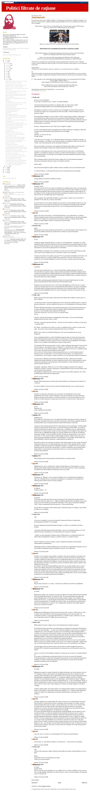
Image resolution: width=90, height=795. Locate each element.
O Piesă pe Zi (7, 220)
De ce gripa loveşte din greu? (12, 144)
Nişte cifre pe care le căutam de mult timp (14, 86)
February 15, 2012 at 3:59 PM (41, 729)
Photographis (7, 183)
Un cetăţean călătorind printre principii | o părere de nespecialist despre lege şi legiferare (14, 227)
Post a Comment (35, 779)
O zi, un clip (7, 209)
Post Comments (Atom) (44, 786)
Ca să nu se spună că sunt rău (12, 128)
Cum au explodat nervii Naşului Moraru (14, 141)
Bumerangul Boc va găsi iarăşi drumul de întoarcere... (17, 151)
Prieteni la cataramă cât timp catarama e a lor (15, 154)
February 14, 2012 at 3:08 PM (41, 234)
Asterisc (35, 415)
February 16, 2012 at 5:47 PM (41, 776)
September (8, 68)
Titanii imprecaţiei (38, 17)
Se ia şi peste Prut (9, 130)
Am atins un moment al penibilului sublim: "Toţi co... (16, 94)
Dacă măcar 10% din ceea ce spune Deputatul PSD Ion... (17, 88)
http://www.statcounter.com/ (9, 178)
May (7, 74)
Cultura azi (7, 214)
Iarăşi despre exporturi (10, 131)
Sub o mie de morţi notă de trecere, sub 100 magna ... (17, 102)
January (7, 166)
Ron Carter (6, 198)
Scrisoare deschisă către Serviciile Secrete (13, 238)
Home (59, 782)
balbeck (35, 455)
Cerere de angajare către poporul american (14, 127)
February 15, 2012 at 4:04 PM (41, 744)
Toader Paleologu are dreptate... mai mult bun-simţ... (16, 160)
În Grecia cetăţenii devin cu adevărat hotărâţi (15, 138)
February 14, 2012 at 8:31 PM (41, 493)
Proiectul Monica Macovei (11, 106)
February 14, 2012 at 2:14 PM (41, 223)
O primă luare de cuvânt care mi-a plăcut (14, 150)
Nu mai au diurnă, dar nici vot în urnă (13, 83)
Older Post (84, 782)
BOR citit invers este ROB (11, 92)
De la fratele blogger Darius (11, 111)
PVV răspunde (9, 118)
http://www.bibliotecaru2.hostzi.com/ (12, 54)
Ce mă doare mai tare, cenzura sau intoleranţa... (15, 134)
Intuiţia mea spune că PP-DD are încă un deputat (15, 95)
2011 (6, 167)
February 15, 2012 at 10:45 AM (41, 620)
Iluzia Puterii (8, 112)
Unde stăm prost (9, 101)
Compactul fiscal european (11, 135)
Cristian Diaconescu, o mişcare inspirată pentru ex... (16, 85)
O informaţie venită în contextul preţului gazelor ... (16, 161)
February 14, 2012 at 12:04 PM (41, 174)
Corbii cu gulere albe (10, 96)
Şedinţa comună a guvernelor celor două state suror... (16, 108)
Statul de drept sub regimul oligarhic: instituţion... (16, 137)
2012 (6, 62)
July (7, 71)
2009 (6, 171)
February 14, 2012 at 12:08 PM (41, 181)
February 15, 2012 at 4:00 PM (41, 737)
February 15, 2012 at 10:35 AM (41, 607)
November (8, 65)
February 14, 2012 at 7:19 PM (41, 461)
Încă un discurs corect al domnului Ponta (14, 125)
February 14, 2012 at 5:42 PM (41, 402)
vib (34, 213)
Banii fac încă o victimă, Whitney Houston (14, 132)
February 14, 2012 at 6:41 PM (41, 413)
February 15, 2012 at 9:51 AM (41, 577)
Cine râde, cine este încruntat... (12, 153)
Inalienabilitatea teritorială (9, 229)
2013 (6, 60)
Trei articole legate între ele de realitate (13, 158)
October (7, 66)
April (7, 76)
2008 (6, 172)
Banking (7, 99)
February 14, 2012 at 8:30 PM (41, 483)
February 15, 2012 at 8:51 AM (41, 551)
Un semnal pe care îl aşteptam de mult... (14, 164)
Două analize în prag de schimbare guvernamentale (16, 147)
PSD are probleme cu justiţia (11, 114)
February (8, 79)
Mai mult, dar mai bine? (10, 143)
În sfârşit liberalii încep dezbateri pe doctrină (15, 122)
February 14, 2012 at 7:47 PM (41, 472)
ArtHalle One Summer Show (10, 185)
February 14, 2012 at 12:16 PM (41, 211)
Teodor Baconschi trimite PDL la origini (14, 104)
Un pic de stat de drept (9, 194)
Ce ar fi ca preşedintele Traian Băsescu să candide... (16, 91)
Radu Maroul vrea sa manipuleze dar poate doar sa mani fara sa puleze (59, 48)
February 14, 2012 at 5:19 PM (41, 389)
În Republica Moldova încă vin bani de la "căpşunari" (17, 148)
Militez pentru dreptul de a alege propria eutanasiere (16, 81)
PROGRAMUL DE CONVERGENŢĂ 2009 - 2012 (16, 98)
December (8, 63)
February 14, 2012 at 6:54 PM (41, 453)
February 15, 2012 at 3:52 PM (41, 696)
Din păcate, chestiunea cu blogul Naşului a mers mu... (17, 124)
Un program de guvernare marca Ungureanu (15, 145)
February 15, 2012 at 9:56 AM (41, 586)
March (7, 78)
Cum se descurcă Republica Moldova (13, 157)
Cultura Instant (8, 197)
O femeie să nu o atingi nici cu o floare (14, 82)
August (7, 70)
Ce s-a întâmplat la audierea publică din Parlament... (16, 163)
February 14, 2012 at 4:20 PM (41, 262)
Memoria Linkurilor (9, 236)
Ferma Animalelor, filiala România (13, 109)
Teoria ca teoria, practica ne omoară (13, 203)
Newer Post (34, 782)
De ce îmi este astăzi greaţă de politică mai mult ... (16, 140)
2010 (6, 169)
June (7, 73)
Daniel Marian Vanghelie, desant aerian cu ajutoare (16, 115)
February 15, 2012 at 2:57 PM (41, 664)
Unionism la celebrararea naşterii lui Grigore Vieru (16, 119)
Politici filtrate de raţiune (30, 8)
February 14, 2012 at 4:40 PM (41, 293)
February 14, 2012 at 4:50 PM (41, 376)
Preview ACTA (9, 89)
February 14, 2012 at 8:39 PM (41, 512)
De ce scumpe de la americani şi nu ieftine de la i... (16, 117)
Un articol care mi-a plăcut (11, 105)
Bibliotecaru (36, 176)
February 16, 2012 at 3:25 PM (41, 762)
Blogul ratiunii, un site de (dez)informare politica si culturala (14, 193)
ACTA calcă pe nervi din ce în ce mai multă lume (16, 156)
